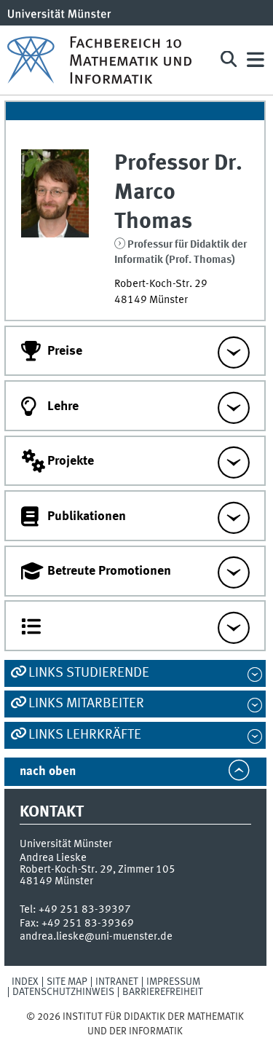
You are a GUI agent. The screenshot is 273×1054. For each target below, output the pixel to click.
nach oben (48, 772)
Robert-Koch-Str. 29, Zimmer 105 (97, 870)
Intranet (116, 982)
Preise (64, 351)
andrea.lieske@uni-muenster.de (96, 937)
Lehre (63, 406)
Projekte (70, 461)
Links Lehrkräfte (84, 735)
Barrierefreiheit (162, 992)
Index (25, 982)
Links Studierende (88, 673)
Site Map (67, 982)
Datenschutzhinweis (63, 992)
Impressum (173, 982)
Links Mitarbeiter (86, 703)
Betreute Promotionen (109, 571)
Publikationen (86, 516)
